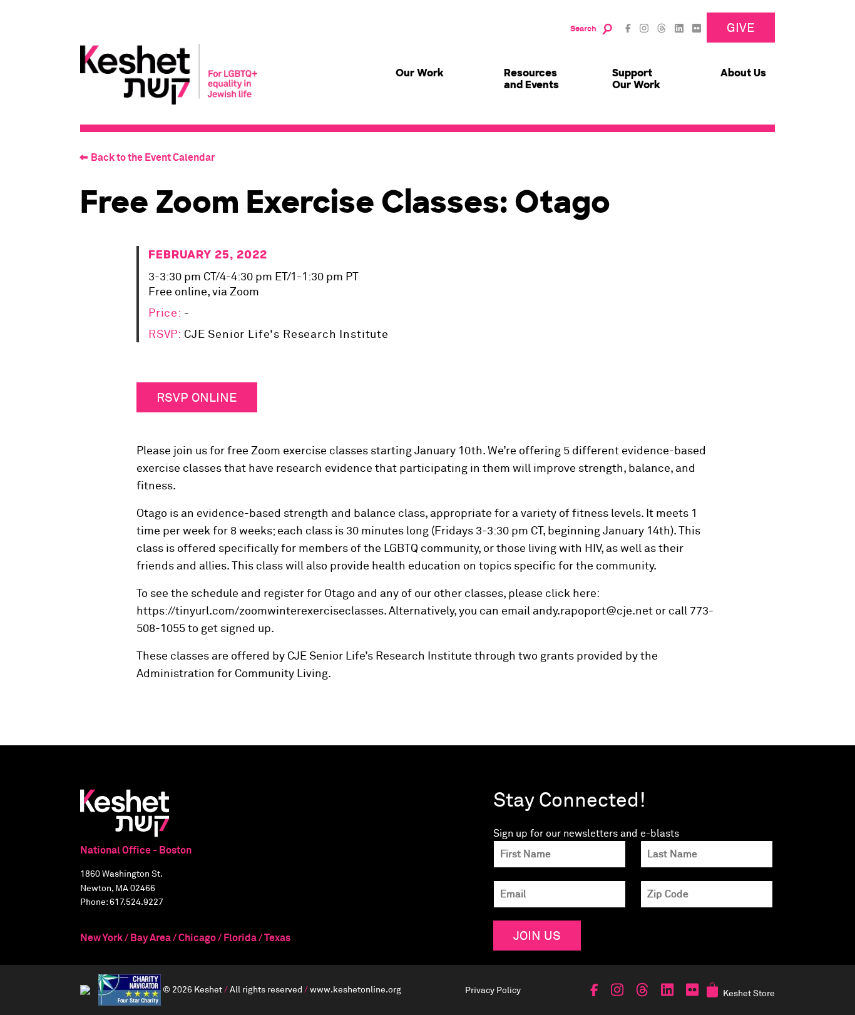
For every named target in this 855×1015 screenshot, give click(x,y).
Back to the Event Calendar (153, 158)
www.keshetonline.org (355, 988)
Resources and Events (531, 79)
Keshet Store (749, 992)
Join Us (537, 935)
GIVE (741, 27)
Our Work (420, 73)
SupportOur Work (636, 79)
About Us (743, 73)
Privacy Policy (493, 989)
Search (583, 29)
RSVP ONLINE (196, 397)
